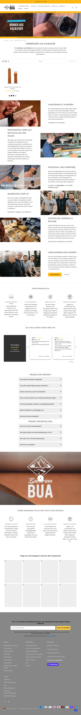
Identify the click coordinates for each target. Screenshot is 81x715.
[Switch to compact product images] (8, 61)
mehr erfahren (54, 274)
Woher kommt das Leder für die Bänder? (33, 392)
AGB (5, 685)
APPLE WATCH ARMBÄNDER (44, 6)
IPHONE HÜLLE (54, 6)
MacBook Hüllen (8, 651)
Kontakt (66, 274)
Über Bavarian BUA (31, 645)
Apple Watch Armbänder (10, 645)
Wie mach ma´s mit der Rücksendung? (32, 438)
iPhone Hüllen (8, 648)
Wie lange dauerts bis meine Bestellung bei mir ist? (36, 432)
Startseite (6, 40)
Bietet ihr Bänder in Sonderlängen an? (32, 410)
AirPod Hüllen (8, 660)
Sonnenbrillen (8, 657)
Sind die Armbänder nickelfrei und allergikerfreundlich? (37, 404)
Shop (11, 40)
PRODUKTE (20, 8)
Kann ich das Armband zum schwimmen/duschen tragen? (38, 398)
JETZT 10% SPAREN (63, 628)
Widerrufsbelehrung (9, 688)
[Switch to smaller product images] (5, 61)
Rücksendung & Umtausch (33, 657)
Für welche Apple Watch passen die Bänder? (34, 385)
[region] (52, 347)
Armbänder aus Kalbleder (20, 40)
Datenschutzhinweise (52, 636)
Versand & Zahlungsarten (33, 648)
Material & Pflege (30, 660)
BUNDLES (26, 8)
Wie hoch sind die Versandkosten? (31, 426)
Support (6, 676)
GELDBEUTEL (62, 6)
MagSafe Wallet (8, 670)
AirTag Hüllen (7, 663)
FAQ (27, 663)
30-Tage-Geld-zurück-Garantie (34, 654)
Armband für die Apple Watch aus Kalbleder (12, 87)
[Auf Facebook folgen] (4, 701)
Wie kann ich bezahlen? (27, 444)
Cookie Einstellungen (10, 696)
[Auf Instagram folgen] (8, 701)
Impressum (7, 679)
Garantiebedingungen (32, 651)
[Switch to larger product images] (3, 61)
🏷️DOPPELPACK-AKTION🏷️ (23, 6)
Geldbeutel (7, 654)
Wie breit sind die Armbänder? (29, 416)
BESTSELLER (33, 6)
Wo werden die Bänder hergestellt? (31, 379)
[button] (28, 347)
